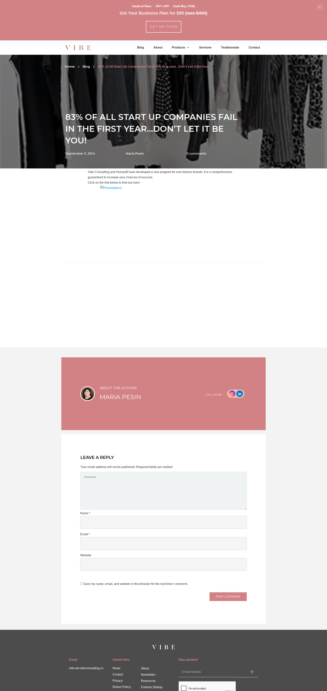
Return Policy (122, 687)
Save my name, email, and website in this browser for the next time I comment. (135, 583)
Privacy (118, 680)
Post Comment (228, 596)
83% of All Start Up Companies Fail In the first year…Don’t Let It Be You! (151, 128)
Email (85, 534)
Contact (118, 674)
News (116, 668)
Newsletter (148, 674)
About (145, 668)
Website (85, 555)
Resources (148, 680)
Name (85, 513)
